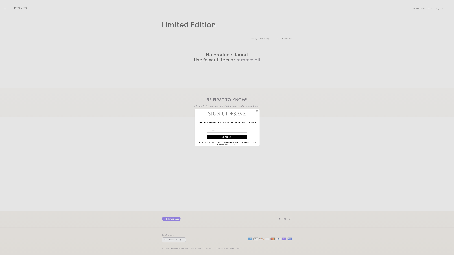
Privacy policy (208, 248)
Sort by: (254, 38)
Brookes (171, 248)
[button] (5, 8)
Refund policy (196, 248)
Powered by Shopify (181, 248)
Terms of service (222, 248)
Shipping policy (235, 248)
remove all (248, 59)
